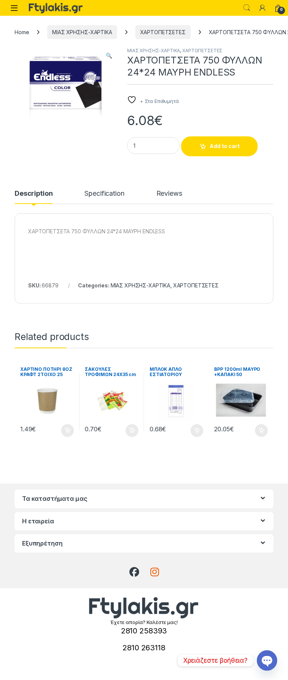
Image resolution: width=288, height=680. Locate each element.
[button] (109, 55)
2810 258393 (144, 630)
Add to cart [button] (67, 430)
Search (247, 8)
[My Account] (262, 7)
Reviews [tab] (169, 193)
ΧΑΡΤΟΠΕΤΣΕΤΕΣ (163, 32)
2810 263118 (144, 647)
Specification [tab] (104, 193)
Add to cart (225, 146)
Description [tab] (33, 193)
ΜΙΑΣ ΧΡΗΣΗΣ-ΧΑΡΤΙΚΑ (82, 32)
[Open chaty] (267, 660)
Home (22, 32)
